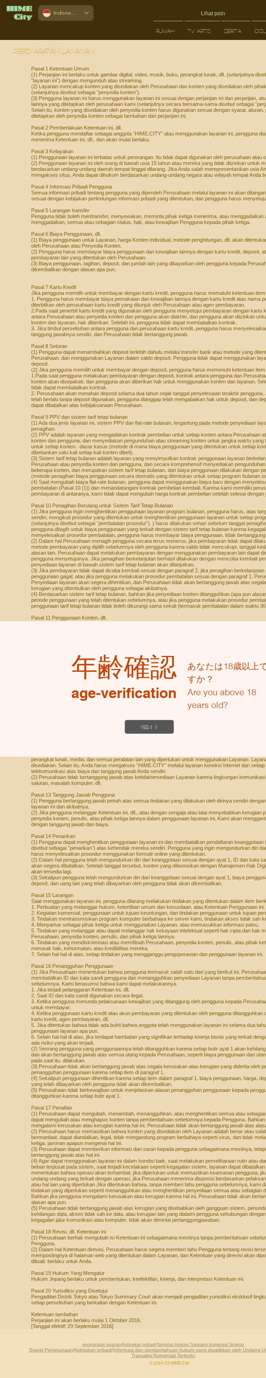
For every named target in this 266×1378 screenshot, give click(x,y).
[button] (149, 727)
